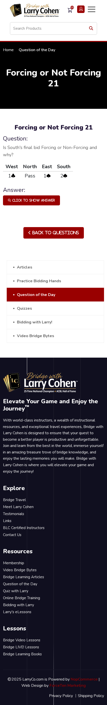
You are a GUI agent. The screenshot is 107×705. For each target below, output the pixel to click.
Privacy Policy (61, 696)
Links (7, 520)
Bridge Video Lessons (21, 640)
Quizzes (24, 308)
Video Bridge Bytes (35, 336)
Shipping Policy (91, 696)
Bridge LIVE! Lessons (21, 647)
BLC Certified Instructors (24, 527)
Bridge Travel (14, 499)
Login (81, 9)
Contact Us (12, 534)
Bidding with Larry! (34, 322)
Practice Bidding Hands (39, 281)
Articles (24, 267)
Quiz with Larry (15, 590)
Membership (13, 563)
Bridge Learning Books (22, 654)
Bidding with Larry (18, 604)
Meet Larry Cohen (18, 506)
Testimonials (13, 513)
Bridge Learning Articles (23, 576)
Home (8, 50)
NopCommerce (84, 679)
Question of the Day (36, 294)
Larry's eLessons (17, 611)
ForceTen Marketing (68, 685)
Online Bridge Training (21, 597)
